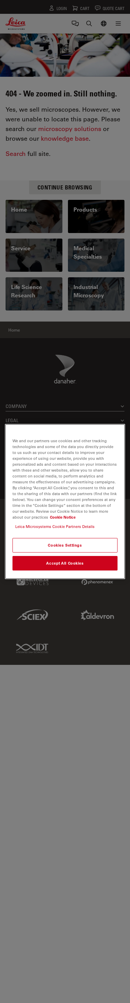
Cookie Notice (63, 517)
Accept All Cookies (65, 563)
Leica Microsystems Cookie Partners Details (55, 526)
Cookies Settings (65, 545)
